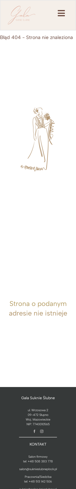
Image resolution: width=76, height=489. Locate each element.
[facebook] (34, 431)
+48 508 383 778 (40, 461)
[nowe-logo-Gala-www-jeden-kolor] (22, 6)
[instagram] (41, 431)
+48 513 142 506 (40, 481)
